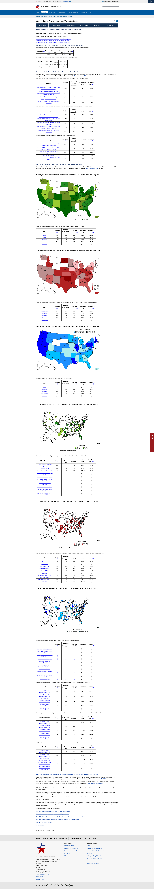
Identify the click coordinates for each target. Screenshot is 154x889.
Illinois (44, 387)
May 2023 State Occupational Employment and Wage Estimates (52, 814)
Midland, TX (44, 582)
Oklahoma (44, 244)
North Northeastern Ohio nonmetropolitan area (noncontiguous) (44, 696)
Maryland (44, 389)
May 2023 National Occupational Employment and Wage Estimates (53, 811)
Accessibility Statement (93, 863)
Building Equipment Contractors (48, 99)
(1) (44, 51)
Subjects (45, 838)
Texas (44, 235)
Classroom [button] (84, 12)
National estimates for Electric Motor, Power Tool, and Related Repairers (53, 39)
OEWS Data (70, 25)
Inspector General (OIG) (70, 845)
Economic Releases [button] (73, 12)
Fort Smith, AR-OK (44, 577)
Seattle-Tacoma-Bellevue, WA (45, 659)
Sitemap (89, 845)
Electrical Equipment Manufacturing (48, 97)
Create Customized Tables (80, 76)
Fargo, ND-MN (44, 570)
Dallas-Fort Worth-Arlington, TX (44, 477)
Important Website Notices (94, 858)
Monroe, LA (44, 561)
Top (152, 1)
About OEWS (97, 25)
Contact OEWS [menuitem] (111, 25)
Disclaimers (90, 853)
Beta (94, 838)
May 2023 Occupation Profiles (43, 822)
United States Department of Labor (111, 1)
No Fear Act (67, 853)
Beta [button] (91, 12)
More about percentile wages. (95, 783)
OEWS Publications (56, 25)
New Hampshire (44, 393)
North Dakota (44, 311)
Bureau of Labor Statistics (42, 16)
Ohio (44, 241)
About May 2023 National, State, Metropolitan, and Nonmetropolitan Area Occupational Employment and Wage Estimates (67, 774)
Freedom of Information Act (94, 848)
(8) (65, 155)
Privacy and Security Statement (95, 851)
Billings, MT (44, 573)
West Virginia (45, 320)
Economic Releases (75, 838)
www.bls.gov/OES (40, 876)
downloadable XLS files (101, 778)
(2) (64, 52)
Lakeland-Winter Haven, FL (44, 579)
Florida (44, 237)
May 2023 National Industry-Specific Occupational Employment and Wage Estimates (57, 819)
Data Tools (53, 838)
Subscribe (116, 5)
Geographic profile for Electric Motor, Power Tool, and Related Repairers (53, 42)
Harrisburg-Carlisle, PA (44, 669)
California (44, 239)
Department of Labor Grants (72, 851)
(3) (49, 52)
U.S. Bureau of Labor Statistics (51, 7)
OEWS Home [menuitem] (42, 25)
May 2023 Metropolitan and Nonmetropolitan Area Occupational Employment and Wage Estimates (61, 816)
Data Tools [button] (52, 12)
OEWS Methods (84, 25)
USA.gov (66, 856)
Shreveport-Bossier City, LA (44, 575)
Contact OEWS (40, 879)
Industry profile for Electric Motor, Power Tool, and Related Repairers (52, 40)
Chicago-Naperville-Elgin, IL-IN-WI (44, 470)
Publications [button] (62, 12)
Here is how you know (65, 1)
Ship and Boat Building (48, 155)
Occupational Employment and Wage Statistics (60, 16)
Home (38, 838)
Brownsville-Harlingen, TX (45, 568)
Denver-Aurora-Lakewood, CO (44, 487)
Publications (63, 838)
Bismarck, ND (44, 564)
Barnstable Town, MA (44, 679)
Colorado (44, 317)
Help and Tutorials (92, 861)
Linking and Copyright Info (94, 856)
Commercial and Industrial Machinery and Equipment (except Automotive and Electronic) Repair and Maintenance (48, 93)
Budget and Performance (71, 848)
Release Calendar (110, 5)
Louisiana (44, 315)
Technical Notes (40, 825)
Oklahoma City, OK (44, 468)
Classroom (87, 838)
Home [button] (37, 12)
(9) (76, 232)
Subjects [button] (44, 12)
